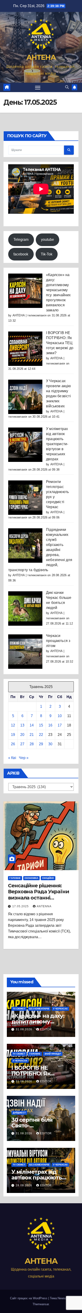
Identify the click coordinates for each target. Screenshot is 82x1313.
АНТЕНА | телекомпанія (29, 315)
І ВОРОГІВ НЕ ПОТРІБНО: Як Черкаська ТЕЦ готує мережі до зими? (59, 343)
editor (46, 1029)
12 (13, 725)
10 (60, 716)
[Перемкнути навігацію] (38, 87)
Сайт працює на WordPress (29, 1298)
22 (41, 735)
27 (22, 744)
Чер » (23, 758)
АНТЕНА (41, 57)
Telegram (20, 239)
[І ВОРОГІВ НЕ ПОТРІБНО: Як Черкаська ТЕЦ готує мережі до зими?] (25, 348)
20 (22, 735)
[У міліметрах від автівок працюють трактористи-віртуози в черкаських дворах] (25, 444)
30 (50, 744)
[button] (67, 87)
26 (13, 744)
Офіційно (48, 878)
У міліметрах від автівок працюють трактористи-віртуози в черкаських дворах (57, 444)
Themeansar (41, 1304)
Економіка (31, 878)
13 (22, 725)
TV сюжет (19, 1008)
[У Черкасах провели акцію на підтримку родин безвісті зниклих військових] (25, 396)
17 (60, 725)
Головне (15, 878)
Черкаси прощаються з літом (58, 641)
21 (32, 735)
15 (41, 725)
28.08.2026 (24, 1185)
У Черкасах (60, 1008)
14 (32, 725)
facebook (20, 254)
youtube (47, 239)
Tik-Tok (46, 254)
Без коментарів (39, 1008)
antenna (44, 906)
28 (32, 744)
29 (41, 744)
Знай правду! (52, 1054)
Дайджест (19, 1112)
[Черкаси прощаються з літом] (25, 651)
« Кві (12, 758)
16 (50, 725)
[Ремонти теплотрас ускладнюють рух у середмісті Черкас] (25, 497)
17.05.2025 (21, 906)
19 (13, 735)
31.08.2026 (24, 1029)
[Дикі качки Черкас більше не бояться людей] (25, 608)
